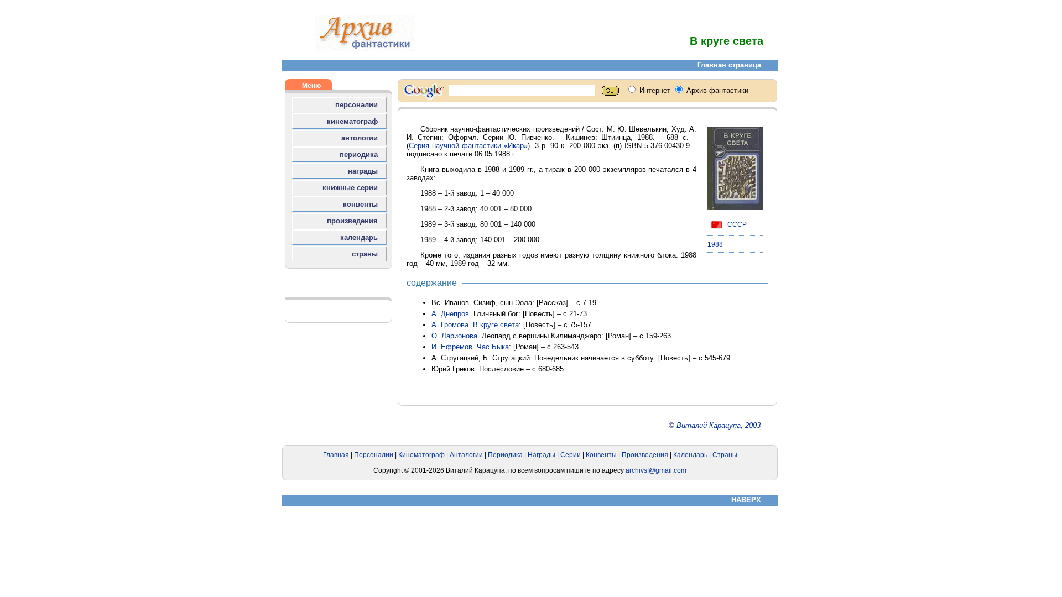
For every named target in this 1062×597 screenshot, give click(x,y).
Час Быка (493, 347)
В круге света (496, 325)
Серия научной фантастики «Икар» (468, 146)
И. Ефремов (451, 347)
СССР (736, 224)
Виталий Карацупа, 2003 (718, 425)
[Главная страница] (365, 48)
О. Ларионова (454, 336)
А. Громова (449, 325)
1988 (715, 244)
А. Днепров (450, 314)
